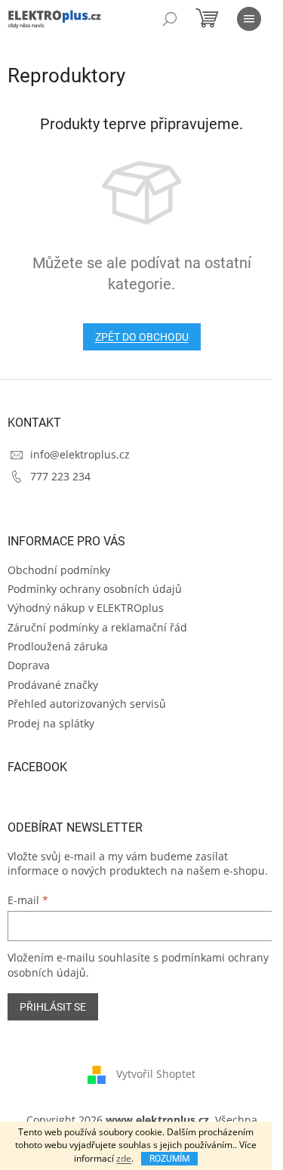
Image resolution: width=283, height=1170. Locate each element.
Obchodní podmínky (59, 570)
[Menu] (249, 19)
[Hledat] (170, 19)
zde (123, 1158)
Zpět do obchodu (142, 337)
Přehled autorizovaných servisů (87, 703)
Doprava (29, 665)
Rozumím (169, 1158)
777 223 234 (60, 476)
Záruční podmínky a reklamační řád (97, 627)
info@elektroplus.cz (80, 454)
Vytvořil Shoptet (155, 1073)
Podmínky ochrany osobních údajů (95, 589)
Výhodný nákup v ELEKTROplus (86, 607)
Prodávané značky (53, 685)
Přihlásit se (53, 1007)
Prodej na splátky (51, 723)
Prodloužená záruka (58, 646)
